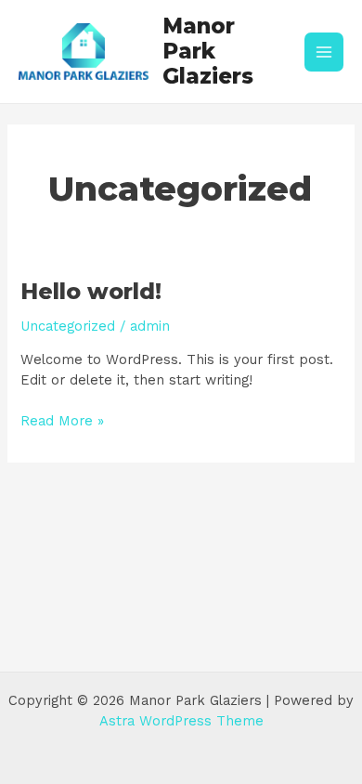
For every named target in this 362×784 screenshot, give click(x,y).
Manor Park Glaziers (207, 51)
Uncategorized (67, 326)
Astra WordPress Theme (181, 720)
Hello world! (91, 291)
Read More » (62, 420)
